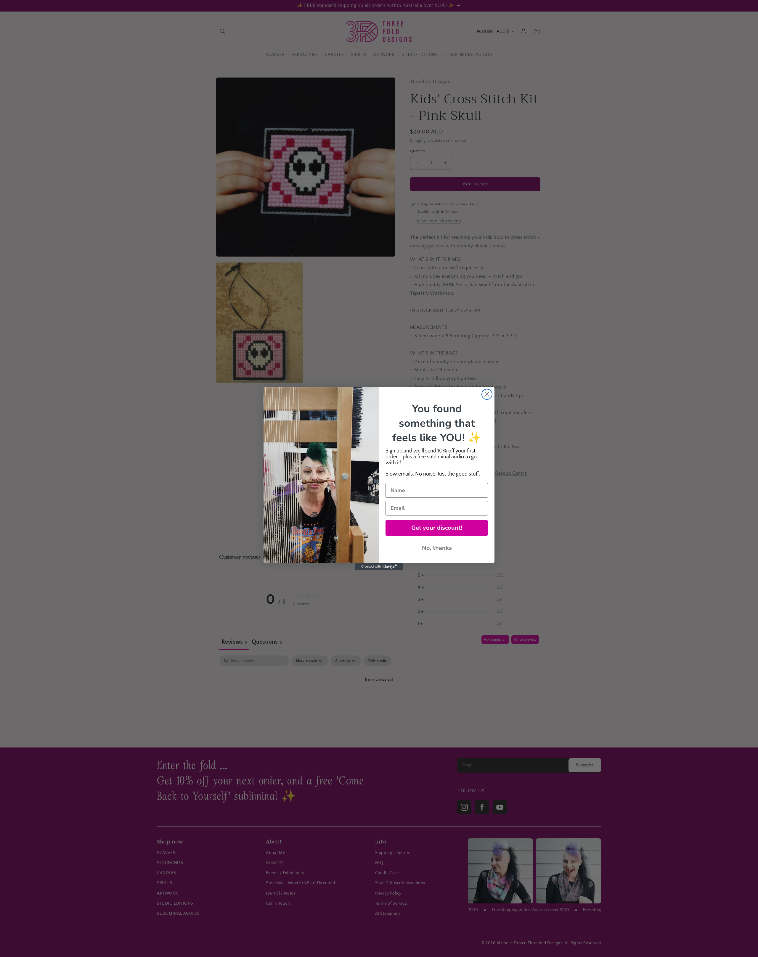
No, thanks (437, 548)
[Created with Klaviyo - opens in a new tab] (379, 566)
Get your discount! (436, 528)
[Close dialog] (487, 394)
